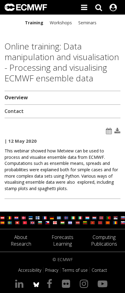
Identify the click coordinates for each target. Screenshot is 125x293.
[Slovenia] (122, 218)
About (20, 237)
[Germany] (51, 218)
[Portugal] (108, 218)
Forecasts (62, 237)
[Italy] (80, 218)
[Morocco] (100, 222)
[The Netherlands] (94, 218)
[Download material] (117, 131)
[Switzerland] (17, 222)
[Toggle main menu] (84, 7)
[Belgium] (9, 218)
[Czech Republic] (47, 222)
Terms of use (75, 270)
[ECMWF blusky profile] (36, 283)
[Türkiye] (24, 222)
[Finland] (37, 218)
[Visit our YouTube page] (104, 283)
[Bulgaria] (40, 222)
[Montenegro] (92, 222)
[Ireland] (73, 218)
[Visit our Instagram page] (85, 283)
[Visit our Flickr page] (67, 283)
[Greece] (59, 218)
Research (21, 243)
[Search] (98, 7)
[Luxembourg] (87, 218)
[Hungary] (62, 222)
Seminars (87, 23)
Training (34, 23)
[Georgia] (55, 222)
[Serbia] (115, 218)
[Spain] (2, 222)
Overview (16, 97)
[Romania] (115, 222)
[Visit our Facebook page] (51, 283)
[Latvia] (77, 222)
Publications (104, 243)
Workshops (61, 23)
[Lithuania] (85, 222)
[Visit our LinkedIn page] (20, 283)
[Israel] (70, 222)
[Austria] (2, 218)
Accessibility (29, 270)
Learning (62, 243)
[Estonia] (30, 218)
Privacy (51, 270)
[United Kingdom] (32, 222)
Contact (14, 111)
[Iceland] (66, 218)
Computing (104, 237)
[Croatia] (16, 218)
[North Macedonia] (107, 222)
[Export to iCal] (109, 131)
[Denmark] (23, 218)
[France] (44, 218)
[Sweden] (10, 222)
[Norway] (101, 218)
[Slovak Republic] (122, 222)
